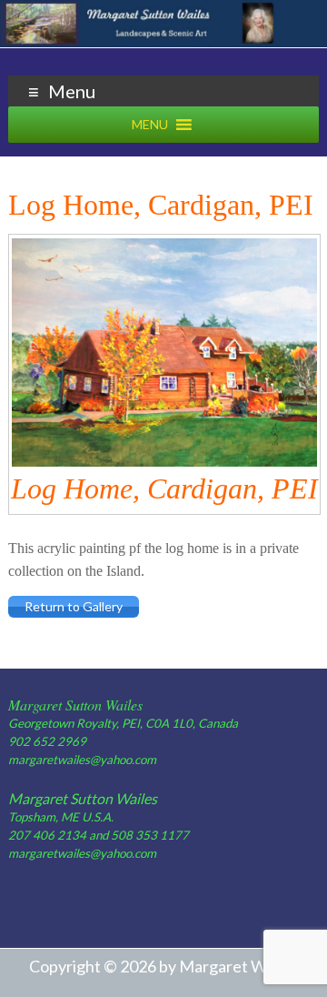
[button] (150, 124)
